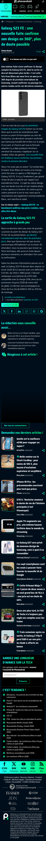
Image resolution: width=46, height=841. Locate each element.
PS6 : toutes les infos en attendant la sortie (24, 719)
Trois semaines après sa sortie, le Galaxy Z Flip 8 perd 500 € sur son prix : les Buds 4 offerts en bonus (31, 639)
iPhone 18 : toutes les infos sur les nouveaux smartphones (24, 711)
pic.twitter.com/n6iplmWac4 (15, 297)
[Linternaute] (33, 798)
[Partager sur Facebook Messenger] (27, 311)
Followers (14, 769)
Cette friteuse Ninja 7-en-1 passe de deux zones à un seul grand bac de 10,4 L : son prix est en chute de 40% (31, 592)
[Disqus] (23, 391)
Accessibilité (16, 782)
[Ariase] (33, 808)
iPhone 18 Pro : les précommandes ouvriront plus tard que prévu (30, 485)
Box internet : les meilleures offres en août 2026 (24, 736)
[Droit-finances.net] (13, 803)
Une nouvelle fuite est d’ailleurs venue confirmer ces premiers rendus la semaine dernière (22, 158)
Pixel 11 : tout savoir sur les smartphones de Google (24, 701)
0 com (38, 51)
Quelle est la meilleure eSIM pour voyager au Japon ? (28, 442)
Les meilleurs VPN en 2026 (18, 756)
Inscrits (33, 769)
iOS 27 (9, 715)
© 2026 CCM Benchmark (31, 782)
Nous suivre (42, 311)
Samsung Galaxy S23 (10, 305)
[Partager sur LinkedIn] (19, 311)
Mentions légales (18, 780)
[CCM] (33, 793)
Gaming (22, 11)
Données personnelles (34, 780)
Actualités (20, 450)
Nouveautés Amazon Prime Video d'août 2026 (23, 730)
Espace (37, 11)
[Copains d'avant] (33, 803)
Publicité (7, 780)
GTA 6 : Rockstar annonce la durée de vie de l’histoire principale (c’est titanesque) (31, 505)
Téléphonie (6, 11)
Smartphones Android (24, 21)
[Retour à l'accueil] (23, 1)
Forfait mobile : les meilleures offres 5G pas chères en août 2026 (24, 742)
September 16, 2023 (30, 299)
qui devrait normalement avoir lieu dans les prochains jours (21, 238)
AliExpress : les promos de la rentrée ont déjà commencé (25, 696)
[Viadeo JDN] (13, 808)
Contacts (39, 777)
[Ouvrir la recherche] (43, 1)
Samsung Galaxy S (23, 557)
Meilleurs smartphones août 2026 (20, 753)
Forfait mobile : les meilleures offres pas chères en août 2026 (23, 748)
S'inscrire (23, 681)
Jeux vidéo (20, 514)
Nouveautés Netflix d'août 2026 (20, 722)
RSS (41, 769)
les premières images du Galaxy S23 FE (19, 127)
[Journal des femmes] (13, 793)
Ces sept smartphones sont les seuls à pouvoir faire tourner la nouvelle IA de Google (31, 569)
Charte (8, 782)
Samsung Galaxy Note (33, 16)
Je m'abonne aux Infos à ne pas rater (23, 59)
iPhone (19, 493)
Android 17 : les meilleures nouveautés (22, 706)
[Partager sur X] (4, 311)
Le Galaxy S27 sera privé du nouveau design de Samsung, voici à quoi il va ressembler (30, 547)
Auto (30, 11)
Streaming (20, 536)
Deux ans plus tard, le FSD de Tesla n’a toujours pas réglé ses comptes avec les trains (30, 616)
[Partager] (43, 51)
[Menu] (2, 1)
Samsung (37, 21)
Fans (4, 769)
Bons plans (21, 475)
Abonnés (23, 769)
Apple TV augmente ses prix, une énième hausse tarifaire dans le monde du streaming (30, 526)
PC (15, 11)
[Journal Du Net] (13, 798)
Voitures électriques (24, 625)
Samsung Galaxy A (17, 16)
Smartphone (21, 650)
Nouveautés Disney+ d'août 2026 (20, 726)
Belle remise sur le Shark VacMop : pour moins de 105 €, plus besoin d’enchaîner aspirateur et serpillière (29, 464)
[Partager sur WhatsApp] (34, 311)
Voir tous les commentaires (15, 425)
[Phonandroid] (6, 816)
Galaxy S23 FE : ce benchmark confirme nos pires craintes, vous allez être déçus (22, 208)
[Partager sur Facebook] (12, 311)
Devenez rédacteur (27, 777)
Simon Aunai (6, 50)
